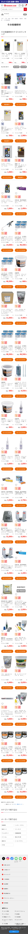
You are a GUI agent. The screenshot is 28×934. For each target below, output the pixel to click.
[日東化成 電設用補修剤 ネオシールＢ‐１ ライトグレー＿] (21, 188)
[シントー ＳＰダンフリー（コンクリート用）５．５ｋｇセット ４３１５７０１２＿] (7, 297)
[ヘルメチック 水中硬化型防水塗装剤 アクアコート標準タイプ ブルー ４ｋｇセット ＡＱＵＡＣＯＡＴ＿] (21, 224)
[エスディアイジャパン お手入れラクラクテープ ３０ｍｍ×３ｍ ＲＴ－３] (21, 79)
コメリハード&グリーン (8, 920)
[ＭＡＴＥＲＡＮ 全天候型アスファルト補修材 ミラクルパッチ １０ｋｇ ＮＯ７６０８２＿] (21, 589)
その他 (3, 845)
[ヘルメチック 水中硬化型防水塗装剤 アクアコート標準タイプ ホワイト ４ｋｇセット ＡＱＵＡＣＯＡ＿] (7, 261)
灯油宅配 (18, 916)
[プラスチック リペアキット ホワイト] (21, 115)
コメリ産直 (6, 911)
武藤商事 (4, 825)
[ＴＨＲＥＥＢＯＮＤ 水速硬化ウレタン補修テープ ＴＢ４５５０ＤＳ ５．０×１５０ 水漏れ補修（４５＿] (7, 552)
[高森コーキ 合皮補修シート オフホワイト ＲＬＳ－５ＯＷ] (7, 115)
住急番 (17, 914)
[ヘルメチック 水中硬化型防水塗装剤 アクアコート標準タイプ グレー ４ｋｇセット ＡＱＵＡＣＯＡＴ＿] (7, 334)
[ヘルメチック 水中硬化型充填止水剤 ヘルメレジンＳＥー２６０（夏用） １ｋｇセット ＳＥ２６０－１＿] (7, 771)
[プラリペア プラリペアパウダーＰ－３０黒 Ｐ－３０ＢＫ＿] (21, 407)
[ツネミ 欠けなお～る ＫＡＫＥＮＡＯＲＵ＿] (21, 297)
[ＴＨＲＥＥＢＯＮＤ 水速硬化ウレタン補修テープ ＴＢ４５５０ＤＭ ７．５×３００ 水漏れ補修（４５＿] (21, 516)
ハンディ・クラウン (19, 825)
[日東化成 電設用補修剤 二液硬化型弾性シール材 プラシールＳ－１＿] (21, 480)
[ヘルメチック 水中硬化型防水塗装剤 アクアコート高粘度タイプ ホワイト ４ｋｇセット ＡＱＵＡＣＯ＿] (21, 334)
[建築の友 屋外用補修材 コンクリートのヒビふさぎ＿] (7, 625)
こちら (13, 928)
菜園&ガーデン (7, 916)
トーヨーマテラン (19, 841)
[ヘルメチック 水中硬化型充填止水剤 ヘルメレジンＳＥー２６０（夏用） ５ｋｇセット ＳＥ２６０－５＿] (7, 735)
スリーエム (4, 837)
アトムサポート (5, 833)
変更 (25, 14)
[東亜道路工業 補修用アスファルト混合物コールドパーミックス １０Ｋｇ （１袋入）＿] (7, 589)
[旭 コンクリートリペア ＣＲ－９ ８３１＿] (21, 662)
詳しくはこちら (23, 1)
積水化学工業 (18, 837)
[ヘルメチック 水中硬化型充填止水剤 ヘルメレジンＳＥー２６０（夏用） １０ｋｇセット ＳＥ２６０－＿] (21, 771)
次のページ (19, 804)
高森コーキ (4, 829)
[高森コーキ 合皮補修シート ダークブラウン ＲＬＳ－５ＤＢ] (21, 151)
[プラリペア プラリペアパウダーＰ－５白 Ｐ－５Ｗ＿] (21, 261)
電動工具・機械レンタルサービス (21, 924)
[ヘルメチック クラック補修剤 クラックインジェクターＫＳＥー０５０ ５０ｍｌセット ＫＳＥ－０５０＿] (21, 370)
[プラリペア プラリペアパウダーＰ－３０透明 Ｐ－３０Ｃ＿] (21, 443)
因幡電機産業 (18, 833)
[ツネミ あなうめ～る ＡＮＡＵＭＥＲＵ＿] (7, 662)
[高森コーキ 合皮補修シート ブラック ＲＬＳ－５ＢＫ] (7, 79)
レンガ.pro (6, 914)
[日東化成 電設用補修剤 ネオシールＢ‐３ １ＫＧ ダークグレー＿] (21, 552)
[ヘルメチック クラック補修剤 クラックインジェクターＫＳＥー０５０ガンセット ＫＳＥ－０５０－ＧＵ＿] (7, 224)
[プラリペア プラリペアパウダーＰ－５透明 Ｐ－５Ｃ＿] (7, 407)
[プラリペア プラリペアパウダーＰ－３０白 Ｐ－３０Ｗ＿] (7, 443)
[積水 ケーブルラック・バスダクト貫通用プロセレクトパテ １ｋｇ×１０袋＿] (7, 516)
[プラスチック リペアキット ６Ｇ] (7, 188)
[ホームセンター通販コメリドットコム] (10, 6)
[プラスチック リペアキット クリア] (7, 151)
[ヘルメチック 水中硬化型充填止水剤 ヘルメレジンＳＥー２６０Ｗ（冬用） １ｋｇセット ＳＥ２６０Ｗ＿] (21, 735)
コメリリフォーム (20, 911)
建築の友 (4, 841)
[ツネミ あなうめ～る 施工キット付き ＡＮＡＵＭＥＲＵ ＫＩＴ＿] (21, 625)
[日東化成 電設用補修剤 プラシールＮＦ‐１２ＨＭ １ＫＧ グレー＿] (7, 480)
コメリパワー (19, 919)
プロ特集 (6, 923)
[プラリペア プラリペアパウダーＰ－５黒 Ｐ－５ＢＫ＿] (7, 370)
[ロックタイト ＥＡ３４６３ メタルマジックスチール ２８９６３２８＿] (7, 698)
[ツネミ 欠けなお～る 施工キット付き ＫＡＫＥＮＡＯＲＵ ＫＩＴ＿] (21, 698)
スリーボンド (18, 829)
